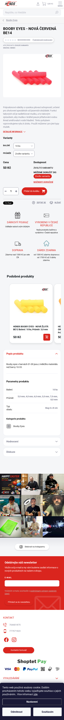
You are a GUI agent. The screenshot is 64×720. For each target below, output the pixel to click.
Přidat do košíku (31, 191)
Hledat (57, 12)
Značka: (9, 48)
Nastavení (32, 701)
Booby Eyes (19, 426)
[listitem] (31, 313)
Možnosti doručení (43, 182)
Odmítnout (16, 711)
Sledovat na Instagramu (35, 547)
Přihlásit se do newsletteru (19, 602)
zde (35, 694)
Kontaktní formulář (19, 650)
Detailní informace (12, 132)
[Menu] (60, 4)
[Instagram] (13, 639)
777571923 (15, 631)
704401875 (15, 625)
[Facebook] (6, 639)
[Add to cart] (46, 337)
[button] (6, 314)
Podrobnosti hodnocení (42, 40)
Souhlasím (47, 711)
